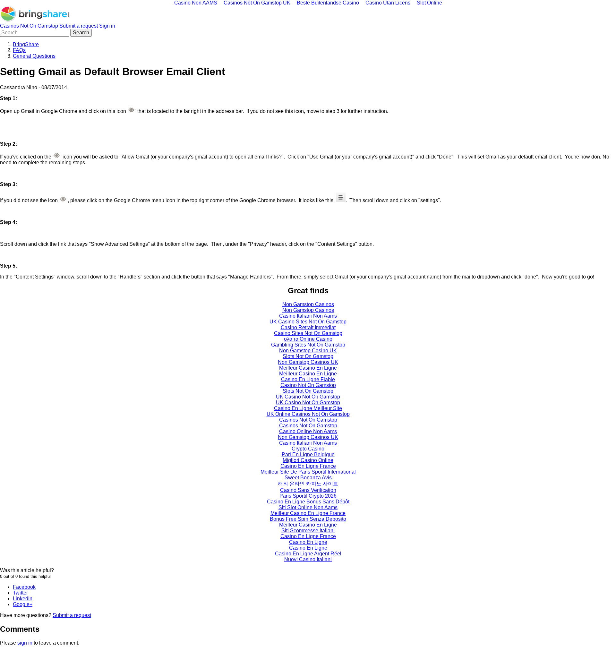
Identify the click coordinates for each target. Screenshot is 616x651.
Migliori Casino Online (308, 460)
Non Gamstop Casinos (308, 304)
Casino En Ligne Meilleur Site (308, 408)
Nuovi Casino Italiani (308, 559)
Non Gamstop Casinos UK (308, 362)
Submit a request (78, 26)
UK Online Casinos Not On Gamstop (308, 414)
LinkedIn (22, 598)
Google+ (22, 604)
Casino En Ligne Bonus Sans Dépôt (308, 501)
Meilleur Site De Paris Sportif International (308, 472)
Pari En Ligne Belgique (308, 454)
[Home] (35, 20)
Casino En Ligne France (308, 466)
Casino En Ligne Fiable (308, 379)
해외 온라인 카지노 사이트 (308, 483)
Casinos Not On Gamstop (29, 26)
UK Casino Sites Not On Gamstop (308, 321)
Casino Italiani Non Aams (308, 316)
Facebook (24, 587)
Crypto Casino (308, 448)
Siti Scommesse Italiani (308, 530)
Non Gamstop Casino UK (308, 350)
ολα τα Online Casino (308, 339)
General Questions (34, 56)
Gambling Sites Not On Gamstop (308, 344)
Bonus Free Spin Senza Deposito (308, 519)
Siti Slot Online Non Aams (308, 507)
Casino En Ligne (308, 542)
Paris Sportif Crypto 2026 (308, 496)
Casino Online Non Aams (308, 431)
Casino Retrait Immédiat (308, 327)
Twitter (20, 592)
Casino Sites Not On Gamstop (308, 333)
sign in (24, 643)
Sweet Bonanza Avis (308, 477)
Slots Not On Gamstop (308, 356)
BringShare (26, 44)
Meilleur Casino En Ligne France (308, 513)
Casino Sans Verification (308, 490)
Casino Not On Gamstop (308, 385)
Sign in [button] (107, 26)
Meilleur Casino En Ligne (308, 368)
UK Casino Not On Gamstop (308, 396)
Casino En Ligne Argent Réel (308, 553)
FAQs (19, 50)
